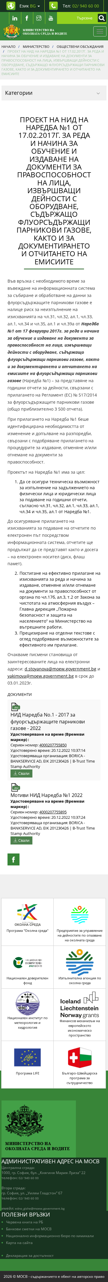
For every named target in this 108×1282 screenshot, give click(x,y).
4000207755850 (53, 745)
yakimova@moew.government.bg (41, 676)
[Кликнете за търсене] (100, 17)
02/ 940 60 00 (29, 1178)
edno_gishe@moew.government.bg (39, 1208)
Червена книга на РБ (24, 1221)
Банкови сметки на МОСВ (29, 1228)
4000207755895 (53, 812)
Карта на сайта (19, 1242)
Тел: (81, 6)
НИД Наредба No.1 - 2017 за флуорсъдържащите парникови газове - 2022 (47, 721)
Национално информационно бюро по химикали (50, 1235)
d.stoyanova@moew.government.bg (60, 669)
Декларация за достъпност (30, 1255)
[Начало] (35, 31)
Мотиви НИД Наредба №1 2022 (46, 795)
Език (28, 6)
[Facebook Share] (14, 859)
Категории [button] (18, 92)
